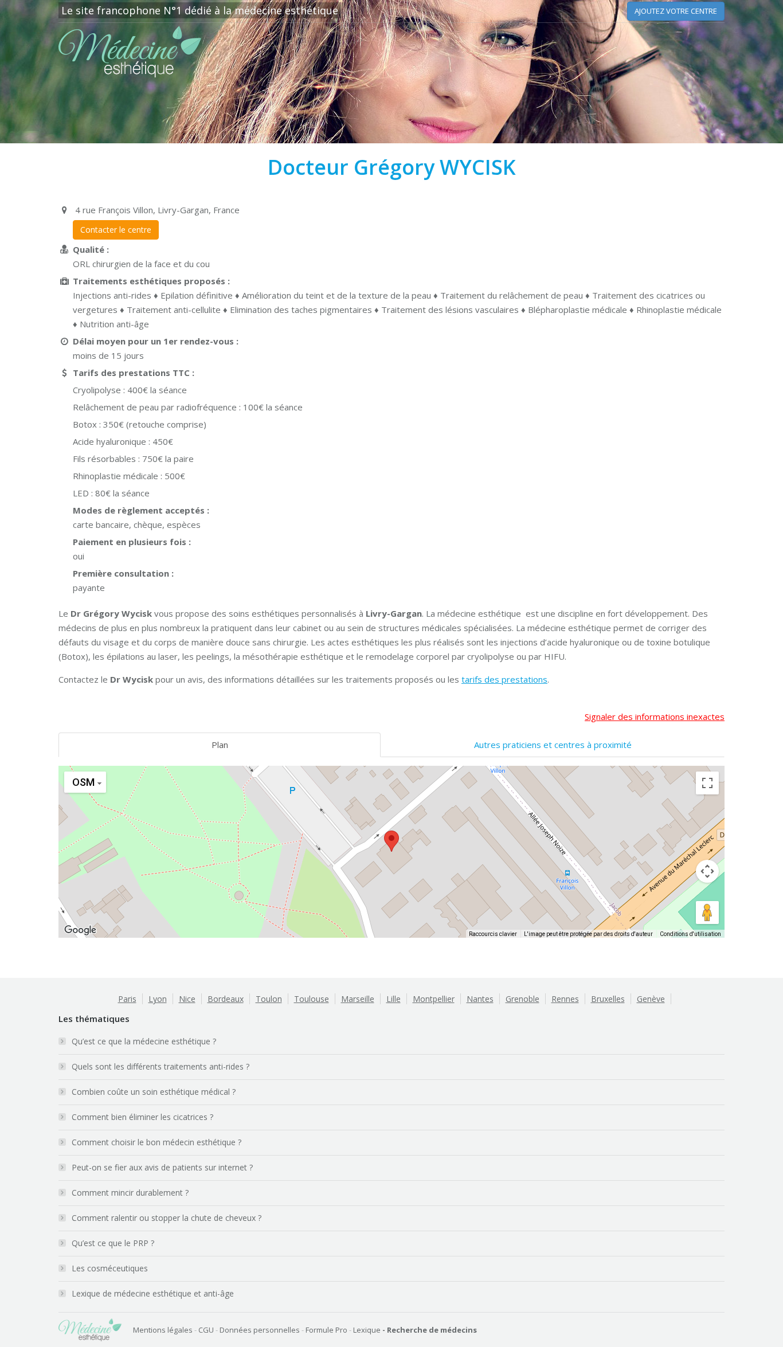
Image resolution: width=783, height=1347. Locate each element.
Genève (651, 998)
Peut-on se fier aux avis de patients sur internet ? (162, 1167)
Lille (393, 998)
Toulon (269, 998)
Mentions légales (163, 1330)
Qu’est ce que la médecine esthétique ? (144, 1041)
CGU (206, 1330)
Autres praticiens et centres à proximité (553, 744)
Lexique (367, 1330)
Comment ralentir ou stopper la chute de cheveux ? (166, 1217)
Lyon (157, 998)
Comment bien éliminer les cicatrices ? (142, 1116)
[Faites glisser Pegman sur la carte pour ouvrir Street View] (707, 912)
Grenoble (522, 998)
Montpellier (434, 998)
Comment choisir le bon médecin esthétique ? (156, 1142)
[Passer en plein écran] (707, 783)
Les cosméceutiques (110, 1268)
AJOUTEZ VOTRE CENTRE (676, 11)
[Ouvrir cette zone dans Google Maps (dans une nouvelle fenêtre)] (80, 930)
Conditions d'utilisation (690, 934)
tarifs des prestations (504, 679)
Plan (220, 744)
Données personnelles (260, 1330)
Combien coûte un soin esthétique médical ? (154, 1091)
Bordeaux (226, 998)
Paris (127, 998)
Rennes (565, 998)
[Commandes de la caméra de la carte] (707, 871)
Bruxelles (608, 998)
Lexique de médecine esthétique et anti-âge (153, 1293)
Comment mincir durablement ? (130, 1192)
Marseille (357, 998)
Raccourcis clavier (493, 934)
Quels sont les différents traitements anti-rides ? (160, 1066)
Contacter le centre (115, 229)
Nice (187, 998)
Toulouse (311, 998)
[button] (391, 841)
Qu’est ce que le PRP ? (113, 1243)
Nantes (480, 998)
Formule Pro (326, 1330)
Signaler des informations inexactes (655, 716)
